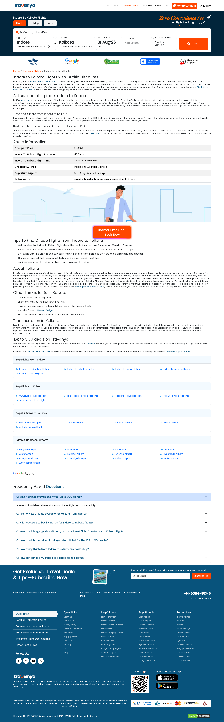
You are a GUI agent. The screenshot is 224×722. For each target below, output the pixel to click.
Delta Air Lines (183, 636)
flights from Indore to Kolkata (44, 81)
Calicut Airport (145, 652)
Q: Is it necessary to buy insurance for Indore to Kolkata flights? (55, 522)
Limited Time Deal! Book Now (112, 232)
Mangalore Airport (28, 458)
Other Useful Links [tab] (26, 645)
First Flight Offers (109, 617)
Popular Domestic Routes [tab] (31, 620)
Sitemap (67, 644)
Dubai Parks (106, 628)
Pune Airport (121, 449)
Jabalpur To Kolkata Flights (129, 395)
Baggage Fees (70, 636)
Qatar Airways (183, 660)
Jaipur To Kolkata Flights (176, 395)
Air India (25, 100)
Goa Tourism (107, 640)
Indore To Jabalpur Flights (80, 369)
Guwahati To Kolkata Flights (33, 395)
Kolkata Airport (123, 458)
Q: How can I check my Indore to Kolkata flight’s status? (50, 558)
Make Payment (108, 644)
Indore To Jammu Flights (177, 369)
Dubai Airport (145, 620)
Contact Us (69, 620)
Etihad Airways (184, 632)
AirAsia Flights (171, 422)
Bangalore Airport (28, 449)
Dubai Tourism (108, 620)
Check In (68, 640)
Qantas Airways (184, 644)
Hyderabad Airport (173, 453)
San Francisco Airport (149, 648)
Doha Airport (145, 636)
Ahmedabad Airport (29, 462)
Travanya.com (38, 716)
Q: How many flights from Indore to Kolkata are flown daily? (52, 549)
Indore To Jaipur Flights (127, 369)
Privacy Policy (70, 624)
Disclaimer (68, 632)
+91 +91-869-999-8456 (39, 351)
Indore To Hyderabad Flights (34, 369)
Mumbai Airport (75, 453)
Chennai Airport (123, 453)
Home (16, 71)
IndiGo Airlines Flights (30, 422)
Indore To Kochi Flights (31, 373)
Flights (115, 5)
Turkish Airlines (183, 652)
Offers (106, 5)
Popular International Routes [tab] (33, 626)
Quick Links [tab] (22, 614)
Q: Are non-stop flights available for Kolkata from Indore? (51, 513)
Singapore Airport (147, 640)
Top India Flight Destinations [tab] (33, 639)
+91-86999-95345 (197, 593)
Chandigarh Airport (77, 458)
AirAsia (180, 624)
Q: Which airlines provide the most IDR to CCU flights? (49, 497)
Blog (166, 5)
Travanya (90, 343)
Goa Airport (73, 449)
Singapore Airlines (185, 648)
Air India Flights (75, 422)
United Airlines (183, 656)
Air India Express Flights (31, 427)
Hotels (158, 5)
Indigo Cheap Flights (111, 648)
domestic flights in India (179, 351)
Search (5, 2)
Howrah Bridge (45, 310)
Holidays (147, 5)
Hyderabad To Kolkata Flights (82, 395)
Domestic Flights (130, 5)
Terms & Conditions (73, 628)
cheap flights (95, 133)
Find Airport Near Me (110, 656)
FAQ (65, 648)
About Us (68, 617)
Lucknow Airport (172, 458)
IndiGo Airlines (183, 617)
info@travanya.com (201, 598)
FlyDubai (181, 640)
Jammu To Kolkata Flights (33, 400)
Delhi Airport (170, 449)
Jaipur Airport (26, 453)
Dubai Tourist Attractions (112, 624)
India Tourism (107, 636)
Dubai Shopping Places (112, 632)
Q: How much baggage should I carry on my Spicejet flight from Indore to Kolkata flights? (70, 531)
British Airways (183, 628)
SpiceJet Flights (123, 422)
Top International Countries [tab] (32, 632)
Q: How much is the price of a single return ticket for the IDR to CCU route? (62, 540)
